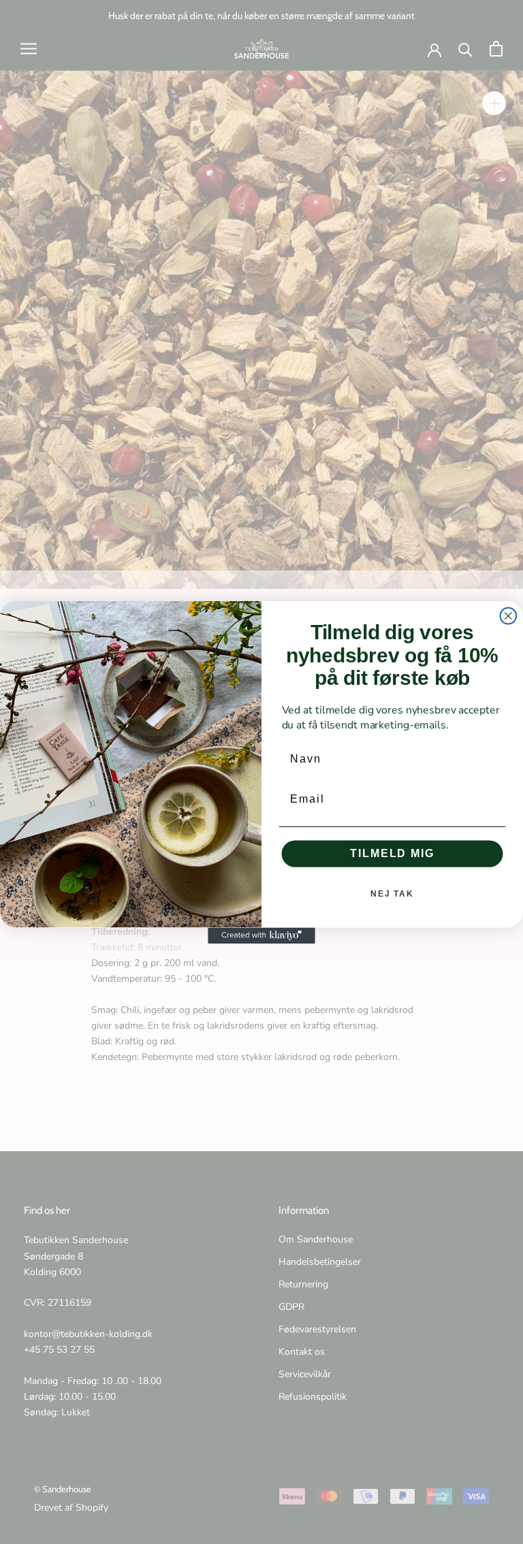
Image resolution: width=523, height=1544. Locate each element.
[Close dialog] (509, 615)
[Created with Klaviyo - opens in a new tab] (261, 935)
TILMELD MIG (392, 853)
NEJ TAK (392, 894)
